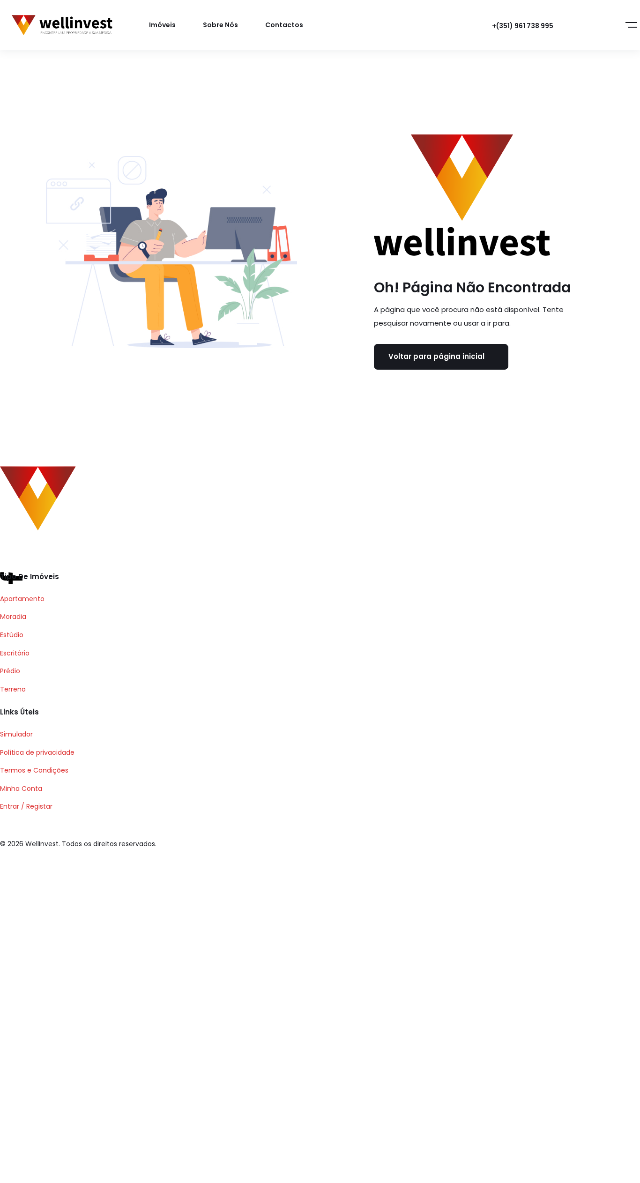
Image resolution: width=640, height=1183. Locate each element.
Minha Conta (21, 788)
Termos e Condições (34, 770)
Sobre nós (220, 25)
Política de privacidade (37, 752)
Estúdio (11, 635)
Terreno (13, 689)
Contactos (284, 25)
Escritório (15, 653)
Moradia (13, 616)
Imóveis (162, 25)
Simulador (16, 734)
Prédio (10, 671)
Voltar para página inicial (436, 356)
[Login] (582, 25)
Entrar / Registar (26, 806)
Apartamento (22, 598)
